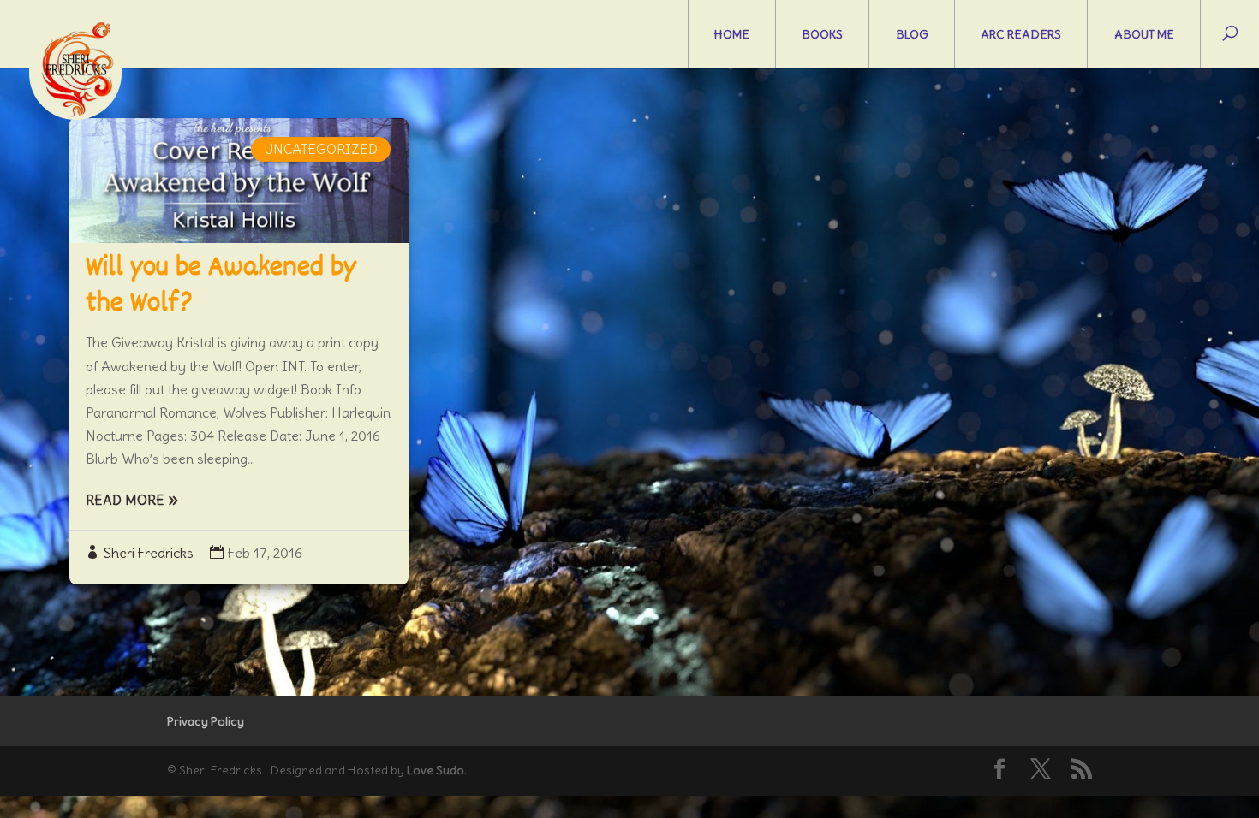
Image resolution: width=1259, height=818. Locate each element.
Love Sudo (435, 770)
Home (731, 34)
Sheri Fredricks (149, 552)
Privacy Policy (205, 721)
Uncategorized (321, 148)
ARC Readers (1021, 34)
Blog (912, 34)
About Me (1144, 34)
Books (822, 34)
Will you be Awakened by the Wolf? (221, 286)
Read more (125, 499)
